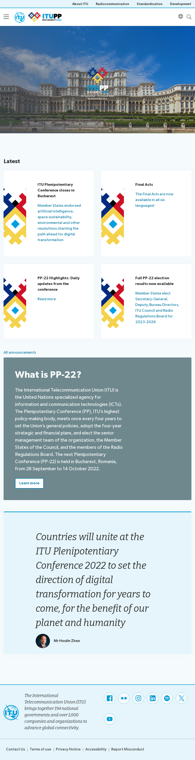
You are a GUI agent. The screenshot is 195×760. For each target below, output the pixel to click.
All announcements (20, 352)
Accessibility (96, 749)
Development (180, 4)
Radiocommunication (112, 4)
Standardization (149, 4)
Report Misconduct (127, 749)
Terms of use (40, 749)
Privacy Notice (68, 749)
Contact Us (15, 749)
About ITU (80, 4)
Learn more (29, 483)
